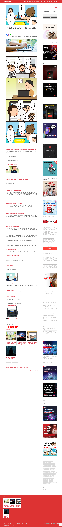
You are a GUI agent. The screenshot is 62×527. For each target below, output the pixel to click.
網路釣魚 (44, 475)
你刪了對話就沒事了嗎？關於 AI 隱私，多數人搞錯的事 (50, 326)
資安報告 (52, 478)
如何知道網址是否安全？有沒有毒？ (48, 226)
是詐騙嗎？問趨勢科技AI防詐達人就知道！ (49, 227)
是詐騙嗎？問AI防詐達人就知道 (47, 289)
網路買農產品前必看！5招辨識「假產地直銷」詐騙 (50, 318)
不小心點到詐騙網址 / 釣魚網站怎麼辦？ (49, 98)
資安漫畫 (33, 1)
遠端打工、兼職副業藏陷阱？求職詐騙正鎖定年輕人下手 (50, 329)
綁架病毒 (44, 473)
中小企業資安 (17, 32)
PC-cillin (44, 466)
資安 (48, 478)
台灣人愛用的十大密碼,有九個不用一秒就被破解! (50, 232)
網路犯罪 (53, 473)
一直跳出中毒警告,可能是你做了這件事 (48, 239)
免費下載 (25, 1)
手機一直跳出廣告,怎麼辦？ (47, 231)
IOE (47, 465)
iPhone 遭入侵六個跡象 (46, 233)
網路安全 (49, 473)
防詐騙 (41, 1)
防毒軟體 (54, 482)
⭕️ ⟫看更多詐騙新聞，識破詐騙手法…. (48, 293)
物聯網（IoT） (49, 472)
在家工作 (13, 362)
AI (44, 461)
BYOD (7, 362)
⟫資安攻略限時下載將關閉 (48, 362)
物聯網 (44, 472)
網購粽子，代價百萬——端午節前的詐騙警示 (49, 336)
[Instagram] (9, 35)
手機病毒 (52, 469)
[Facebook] (7, 35)
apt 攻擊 (44, 462)
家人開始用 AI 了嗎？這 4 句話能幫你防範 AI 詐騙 (50, 321)
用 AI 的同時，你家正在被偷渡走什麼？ (49, 313)
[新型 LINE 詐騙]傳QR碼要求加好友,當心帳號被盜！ (50, 266)
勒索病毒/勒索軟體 (49, 1)
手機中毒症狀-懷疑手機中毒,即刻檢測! (48, 241)
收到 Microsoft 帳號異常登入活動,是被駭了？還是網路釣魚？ (52, 265)
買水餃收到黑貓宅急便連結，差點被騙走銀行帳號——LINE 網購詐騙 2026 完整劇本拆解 (50, 323)
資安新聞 (45, 479)
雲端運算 (48, 483)
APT (51, 461)
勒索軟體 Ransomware (51, 468)
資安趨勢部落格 (7, 1)
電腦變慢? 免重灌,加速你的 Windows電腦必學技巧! (50, 261)
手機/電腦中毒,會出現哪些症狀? (47, 253)
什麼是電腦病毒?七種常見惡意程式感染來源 (49, 254)
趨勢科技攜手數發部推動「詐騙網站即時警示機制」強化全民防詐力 (50, 309)
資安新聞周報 (50, 479)
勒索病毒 (54, 466)
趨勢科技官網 (55, 1)
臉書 (44, 476)
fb (44, 465)
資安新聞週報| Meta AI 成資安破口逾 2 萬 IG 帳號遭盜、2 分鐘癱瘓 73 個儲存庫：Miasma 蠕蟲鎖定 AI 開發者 (49, 332)
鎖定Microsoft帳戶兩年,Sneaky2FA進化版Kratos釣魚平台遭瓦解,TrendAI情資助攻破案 (49, 311)
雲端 (44, 483)
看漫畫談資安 (24, 32)
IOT (50, 465)
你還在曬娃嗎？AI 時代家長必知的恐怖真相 (49, 315)
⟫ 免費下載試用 (45, 196)
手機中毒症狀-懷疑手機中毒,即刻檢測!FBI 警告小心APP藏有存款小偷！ (50, 102)
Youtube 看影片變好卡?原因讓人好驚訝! (49, 259)
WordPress (57, 523)
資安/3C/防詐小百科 (33, 32)
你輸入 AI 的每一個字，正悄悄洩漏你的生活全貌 (50, 303)
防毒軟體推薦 (29, 1)
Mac (53, 465)
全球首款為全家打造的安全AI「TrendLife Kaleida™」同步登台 (49, 300)
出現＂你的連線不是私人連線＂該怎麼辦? (49, 240)
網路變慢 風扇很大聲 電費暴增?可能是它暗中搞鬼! (50, 260)
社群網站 (54, 472)
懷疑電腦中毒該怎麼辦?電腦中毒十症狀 (48, 257)
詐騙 (44, 478)
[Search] (56, 7)
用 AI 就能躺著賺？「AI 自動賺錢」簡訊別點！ (50, 335)
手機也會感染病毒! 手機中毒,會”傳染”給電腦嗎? (50, 258)
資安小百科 (37, 1)
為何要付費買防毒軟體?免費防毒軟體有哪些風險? (50, 242)
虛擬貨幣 (52, 476)
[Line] (10, 35)
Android (47, 461)
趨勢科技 (50, 482)
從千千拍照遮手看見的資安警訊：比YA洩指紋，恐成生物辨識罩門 (50, 306)
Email (43, 13)
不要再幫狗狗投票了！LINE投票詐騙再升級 (49, 291)
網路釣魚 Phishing (50, 475)
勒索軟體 (44, 468)
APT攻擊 (49, 462)
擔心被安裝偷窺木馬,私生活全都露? (48, 243)
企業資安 (45, 1)
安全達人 (44, 469)
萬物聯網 (48, 476)
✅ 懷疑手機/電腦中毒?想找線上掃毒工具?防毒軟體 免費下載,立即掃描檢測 (49, 246)
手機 (48, 469)
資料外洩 (45, 482)
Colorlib (51, 523)
